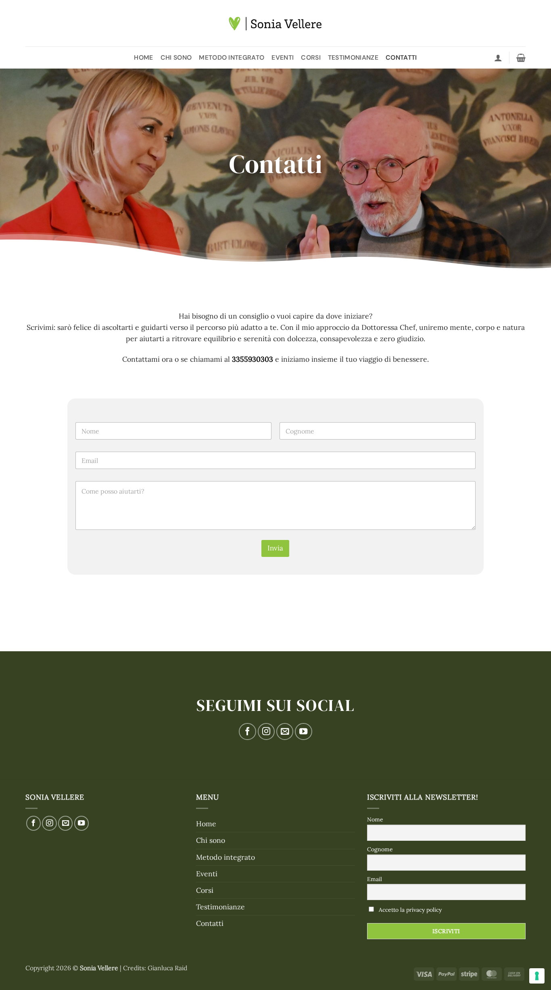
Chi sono (176, 57)
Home (143, 57)
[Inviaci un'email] (284, 731)
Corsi (311, 57)
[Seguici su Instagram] (266, 731)
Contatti (401, 57)
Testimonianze (353, 57)
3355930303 (252, 359)
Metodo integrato (231, 57)
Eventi (282, 57)
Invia (275, 548)
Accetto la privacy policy (410, 909)
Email (374, 879)
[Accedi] (498, 58)
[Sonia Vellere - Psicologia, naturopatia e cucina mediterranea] (275, 23)
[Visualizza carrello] (521, 58)
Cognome (380, 849)
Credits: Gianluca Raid (155, 968)
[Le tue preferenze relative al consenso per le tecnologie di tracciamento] (537, 976)
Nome (375, 819)
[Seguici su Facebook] (247, 731)
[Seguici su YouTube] (303, 731)
